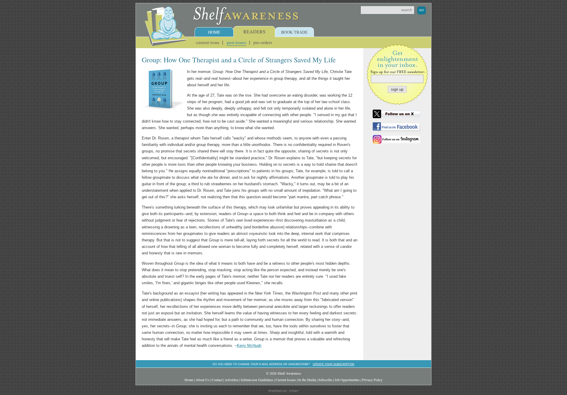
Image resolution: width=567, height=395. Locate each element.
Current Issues (286, 379)
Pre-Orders (262, 42)
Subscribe (325, 379)
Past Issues (236, 42)
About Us (202, 379)
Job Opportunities (347, 379)
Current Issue (207, 42)
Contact (217, 379)
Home (214, 32)
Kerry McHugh (249, 345)
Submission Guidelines (257, 379)
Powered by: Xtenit (283, 391)
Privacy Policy (372, 379)
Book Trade (294, 32)
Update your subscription (333, 364)
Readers (254, 31)
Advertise (231, 379)
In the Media (307, 379)
